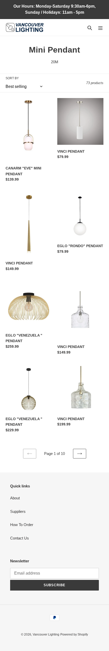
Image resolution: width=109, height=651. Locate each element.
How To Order (21, 524)
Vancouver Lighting (46, 634)
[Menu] (100, 27)
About (15, 498)
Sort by (12, 78)
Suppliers (18, 511)
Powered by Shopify (74, 634)
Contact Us (19, 538)
